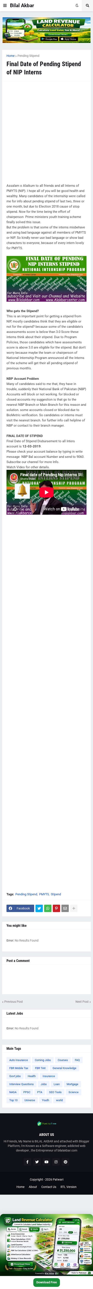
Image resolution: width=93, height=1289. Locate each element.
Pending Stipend (28, 55)
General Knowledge (64, 1068)
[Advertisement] (46, 132)
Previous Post (13, 1001)
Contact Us (48, 1187)
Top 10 (13, 1100)
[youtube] (46, 1162)
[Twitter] (39, 908)
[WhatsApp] (47, 908)
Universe (29, 1100)
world (59, 1100)
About (33, 1187)
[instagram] (56, 1162)
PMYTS (44, 894)
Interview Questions (21, 1084)
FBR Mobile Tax (18, 1068)
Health (32, 1076)
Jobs (44, 1084)
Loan (57, 1084)
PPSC (26, 1092)
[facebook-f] (27, 1162)
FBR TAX (40, 1068)
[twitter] (37, 1162)
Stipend (56, 894)
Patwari (58, 1179)
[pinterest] (65, 1162)
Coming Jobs (43, 1060)
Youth (45, 1100)
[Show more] (73, 908)
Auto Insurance (18, 1060)
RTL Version (69, 1187)
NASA (12, 1092)
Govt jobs (15, 1076)
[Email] (65, 908)
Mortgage (72, 1084)
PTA (39, 1092)
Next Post (82, 1001)
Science (74, 1092)
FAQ (77, 1060)
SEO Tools (55, 1092)
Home (10, 55)
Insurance (49, 1076)
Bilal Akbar (22, 5)
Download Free (46, 1282)
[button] (5, 5)
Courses (63, 1060)
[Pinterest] (56, 908)
